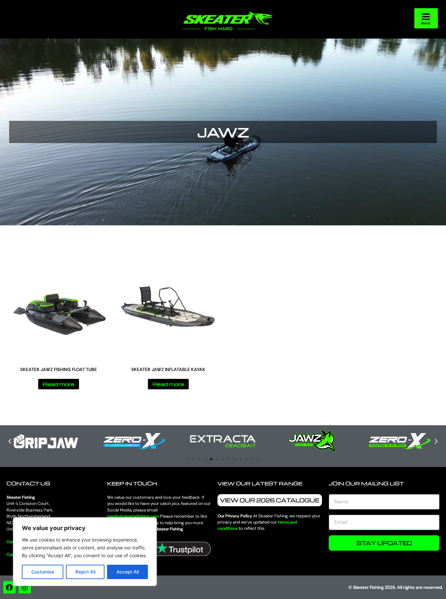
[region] (85, 551)
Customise (42, 572)
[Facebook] (9, 587)
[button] (10, 441)
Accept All (128, 572)
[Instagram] (25, 587)
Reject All (85, 572)
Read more (58, 384)
